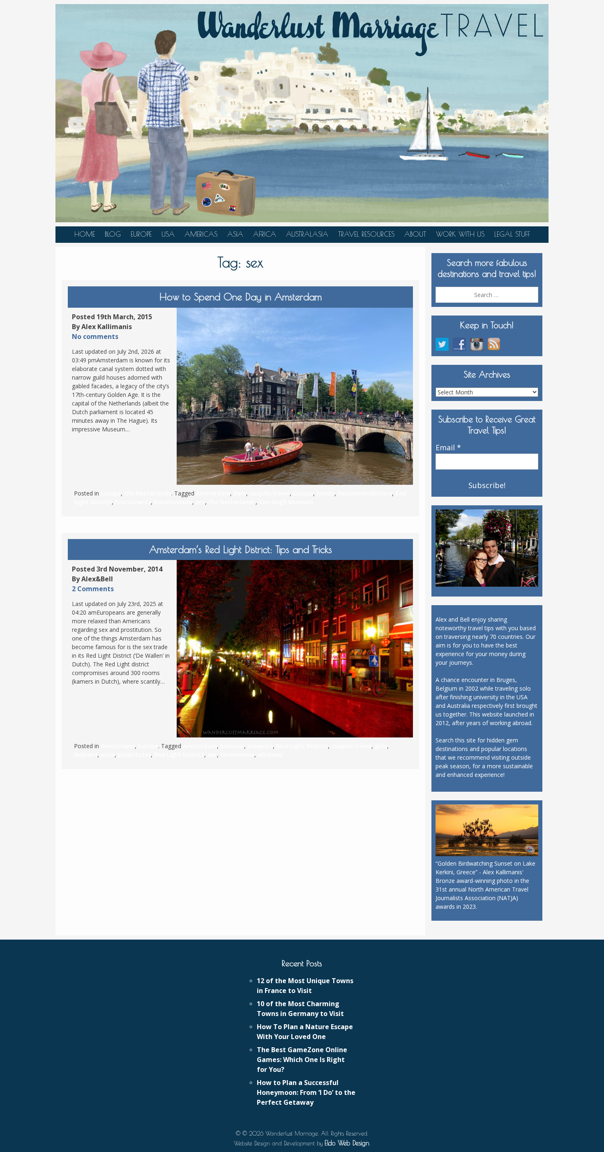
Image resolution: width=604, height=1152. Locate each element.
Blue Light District (302, 746)
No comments (95, 336)
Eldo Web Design (347, 1143)
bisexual (232, 746)
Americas (200, 234)
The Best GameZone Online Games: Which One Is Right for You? (302, 1059)
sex (200, 502)
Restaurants (133, 502)
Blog (113, 234)
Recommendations (365, 493)
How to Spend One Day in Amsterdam (240, 296)
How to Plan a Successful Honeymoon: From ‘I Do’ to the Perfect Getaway (306, 1092)
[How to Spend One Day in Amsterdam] (295, 396)
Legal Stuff (512, 234)
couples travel (269, 493)
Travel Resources (366, 234)
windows (270, 754)
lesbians (85, 754)
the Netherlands (147, 493)
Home (84, 234)
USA (168, 234)
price (108, 754)
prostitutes (134, 754)
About (415, 234)
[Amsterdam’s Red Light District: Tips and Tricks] (295, 648)
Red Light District (179, 754)
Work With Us (460, 234)
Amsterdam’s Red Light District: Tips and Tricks (240, 549)
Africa (264, 234)
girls (381, 746)
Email (448, 447)
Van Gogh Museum (286, 502)
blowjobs (260, 746)
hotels (325, 493)
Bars (239, 493)
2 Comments (93, 588)
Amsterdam (213, 493)
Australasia (307, 234)
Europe (141, 234)
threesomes (237, 754)
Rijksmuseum (173, 502)
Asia (235, 234)
